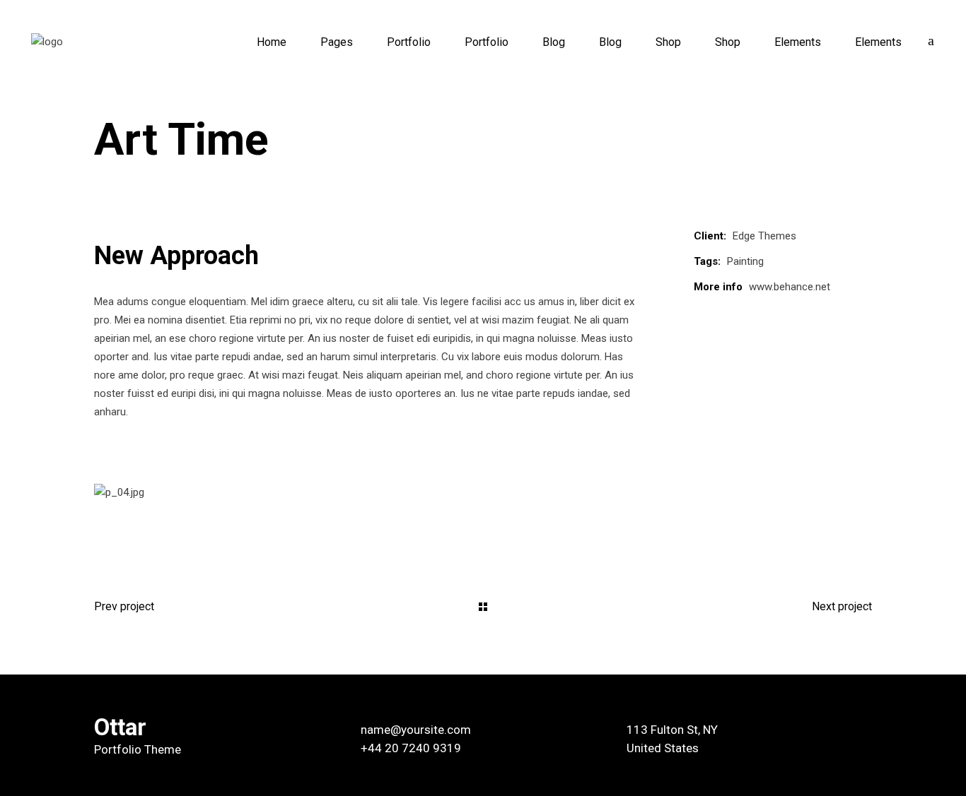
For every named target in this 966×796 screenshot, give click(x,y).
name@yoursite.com (416, 730)
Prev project (124, 606)
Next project (842, 606)
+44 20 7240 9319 (411, 748)
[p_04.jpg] (483, 493)
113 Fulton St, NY (672, 730)
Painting (745, 261)
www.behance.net (789, 286)
